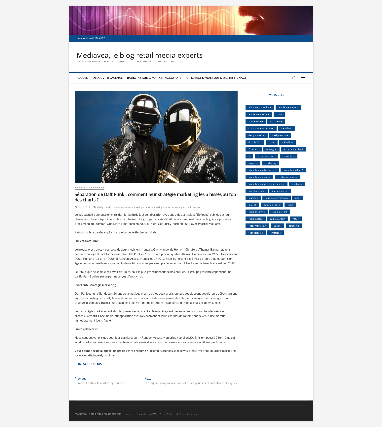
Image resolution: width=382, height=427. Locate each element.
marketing (270, 162)
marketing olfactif (293, 169)
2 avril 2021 (83, 207)
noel (297, 197)
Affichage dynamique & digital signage (216, 77)
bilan (279, 114)
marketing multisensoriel (262, 169)
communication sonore (261, 128)
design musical (105, 207)
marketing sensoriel (259, 176)
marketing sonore (141, 207)
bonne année (255, 121)
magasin (252, 162)
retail (296, 218)
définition (287, 142)
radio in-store (279, 211)
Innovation (288, 155)
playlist (252, 204)
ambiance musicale (258, 114)
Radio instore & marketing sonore (154, 77)
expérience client (293, 149)
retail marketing (257, 225)
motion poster (280, 190)
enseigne (271, 149)
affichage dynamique (259, 107)
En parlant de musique (89, 187)
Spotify (277, 225)
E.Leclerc (253, 149)
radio (290, 204)
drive (272, 142)
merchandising (256, 190)
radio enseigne (256, 211)
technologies (255, 232)
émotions (275, 232)
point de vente (272, 204)
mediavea (297, 183)
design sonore (280, 135)
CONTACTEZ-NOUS (88, 364)
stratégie (294, 225)
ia (249, 155)
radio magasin (277, 218)
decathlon (286, 128)
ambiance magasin (288, 107)
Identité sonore (122, 207)
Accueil (82, 77)
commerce (276, 121)
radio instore (193, 207)
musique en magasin (276, 197)
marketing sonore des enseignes (168, 207)
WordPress (159, 413)
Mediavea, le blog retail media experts (140, 55)
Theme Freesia (144, 413)
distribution (254, 142)
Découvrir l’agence (108, 77)
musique (253, 197)
